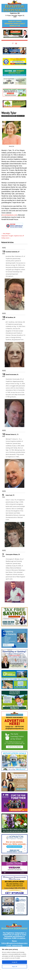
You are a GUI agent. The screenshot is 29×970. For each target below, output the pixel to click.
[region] (14, 958)
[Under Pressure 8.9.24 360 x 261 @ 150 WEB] (14, 680)
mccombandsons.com (9, 215)
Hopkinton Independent (9, 116)
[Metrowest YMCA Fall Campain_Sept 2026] (14, 803)
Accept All (14, 962)
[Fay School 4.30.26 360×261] (14, 741)
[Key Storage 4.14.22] (14, 886)
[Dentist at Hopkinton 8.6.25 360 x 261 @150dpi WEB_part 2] (14, 782)
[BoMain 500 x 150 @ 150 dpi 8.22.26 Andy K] (14, 51)
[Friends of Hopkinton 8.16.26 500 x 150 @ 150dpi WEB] (14, 104)
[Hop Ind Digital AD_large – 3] (14, 906)
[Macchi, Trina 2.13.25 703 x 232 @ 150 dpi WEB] (15, 34)
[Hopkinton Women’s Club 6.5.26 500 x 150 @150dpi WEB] (14, 93)
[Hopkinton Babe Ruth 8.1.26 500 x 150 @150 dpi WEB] (14, 62)
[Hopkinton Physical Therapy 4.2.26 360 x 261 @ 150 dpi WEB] (14, 844)
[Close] (27, 948)
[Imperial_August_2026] (14, 617)
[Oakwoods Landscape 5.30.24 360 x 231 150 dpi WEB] (14, 762)
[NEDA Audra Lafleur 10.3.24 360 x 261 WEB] (14, 639)
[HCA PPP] (14, 82)
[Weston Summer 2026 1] (14, 824)
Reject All (14, 966)
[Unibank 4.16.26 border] (14, 865)
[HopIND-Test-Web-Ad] (14, 226)
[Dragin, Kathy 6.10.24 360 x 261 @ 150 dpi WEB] (14, 659)
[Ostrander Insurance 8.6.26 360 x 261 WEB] (14, 701)
